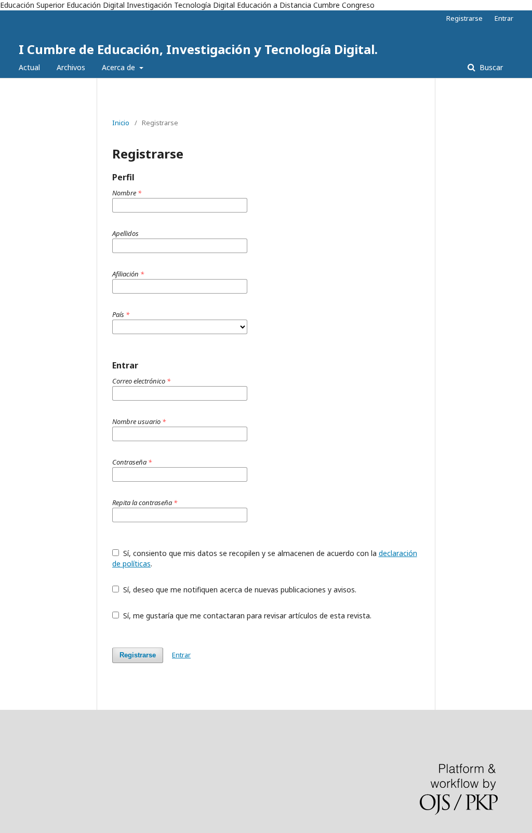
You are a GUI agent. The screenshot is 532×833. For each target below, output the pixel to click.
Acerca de (119, 67)
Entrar (504, 18)
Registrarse (464, 18)
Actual (29, 67)
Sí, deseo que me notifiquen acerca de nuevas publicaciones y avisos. (238, 589)
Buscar (490, 67)
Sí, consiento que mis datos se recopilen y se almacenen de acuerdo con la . (264, 558)
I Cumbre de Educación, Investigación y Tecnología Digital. (198, 49)
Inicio (120, 122)
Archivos (71, 67)
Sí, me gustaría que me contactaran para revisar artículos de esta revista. (246, 615)
